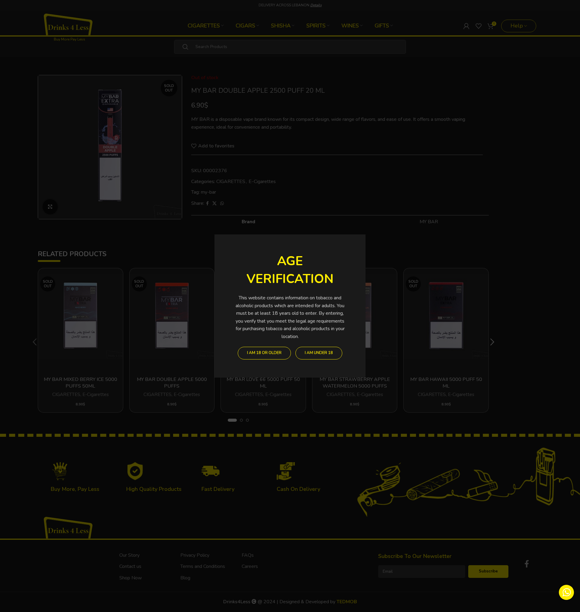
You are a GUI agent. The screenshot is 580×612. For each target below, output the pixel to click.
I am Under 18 (319, 353)
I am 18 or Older (264, 353)
